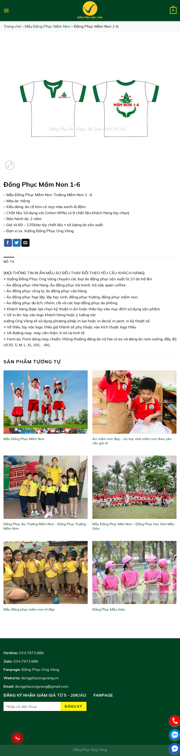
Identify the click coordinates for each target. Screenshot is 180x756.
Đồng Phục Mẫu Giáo (108, 609)
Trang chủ (12, 26)
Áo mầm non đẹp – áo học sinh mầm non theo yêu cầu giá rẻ (132, 441)
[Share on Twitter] (17, 243)
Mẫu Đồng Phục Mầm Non (47, 26)
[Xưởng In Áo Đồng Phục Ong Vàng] (90, 10)
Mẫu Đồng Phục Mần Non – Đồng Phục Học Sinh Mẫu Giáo (133, 526)
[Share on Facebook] (8, 243)
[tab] (9, 261)
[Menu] (6, 10)
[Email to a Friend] (25, 243)
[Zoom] (9, 165)
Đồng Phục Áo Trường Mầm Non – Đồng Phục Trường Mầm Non (45, 526)
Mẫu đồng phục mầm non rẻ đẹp (29, 609)
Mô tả (9, 261)
